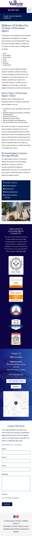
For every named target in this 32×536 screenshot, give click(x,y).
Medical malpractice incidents (13, 113)
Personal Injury (9, 189)
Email (4, 457)
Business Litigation (10, 186)
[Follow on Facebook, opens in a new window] (14, 516)
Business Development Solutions (15, 529)
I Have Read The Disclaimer (12, 498)
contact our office (15, 164)
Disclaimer (5, 494)
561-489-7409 (13, 10)
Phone (4, 466)
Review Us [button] (16, 386)
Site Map (14, 526)
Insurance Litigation (10, 195)
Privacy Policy (24, 526)
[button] (29, 10)
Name (4, 449)
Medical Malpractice (11, 192)
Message (5, 474)
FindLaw (16, 532)
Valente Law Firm (15, 521)
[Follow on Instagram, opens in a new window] (17, 516)
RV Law (7, 197)
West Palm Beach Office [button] (16, 381)
